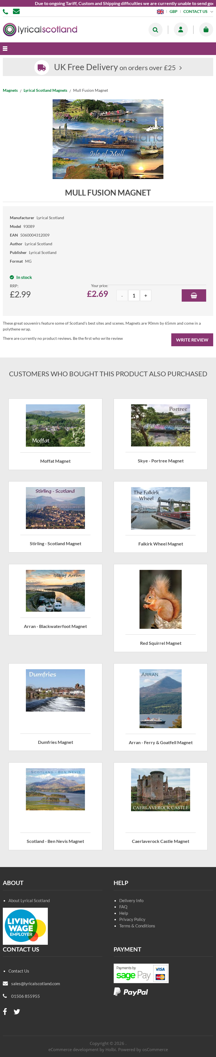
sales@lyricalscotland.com (35, 983)
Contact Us (18, 970)
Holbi (110, 1049)
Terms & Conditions (137, 925)
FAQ (123, 906)
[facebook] (5, 1011)
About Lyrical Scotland (29, 900)
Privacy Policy (132, 919)
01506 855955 (6, 11)
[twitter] (17, 1011)
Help (123, 913)
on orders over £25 (115, 67)
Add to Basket (194, 295)
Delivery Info (131, 900)
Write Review (192, 339)
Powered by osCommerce (143, 1049)
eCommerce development (73, 1049)
